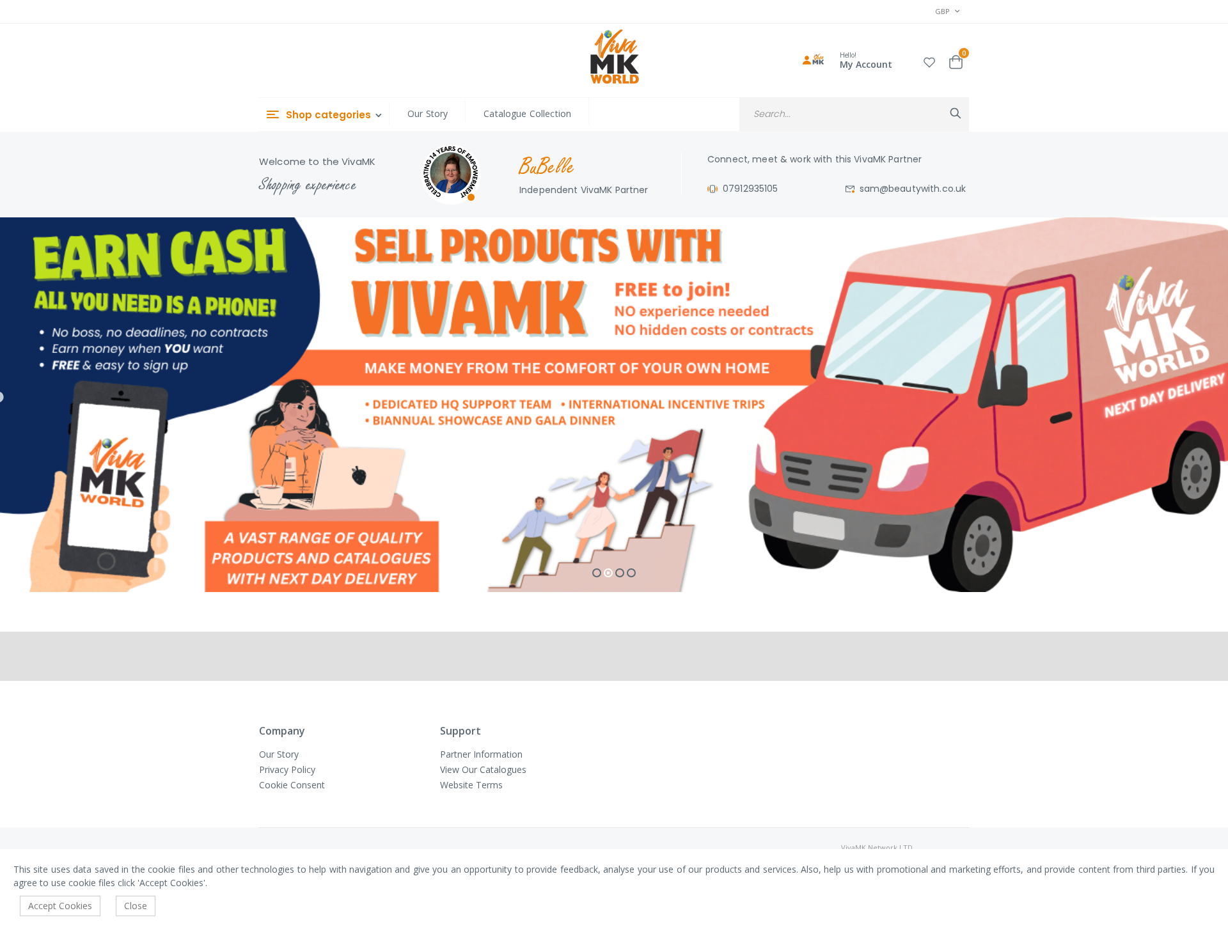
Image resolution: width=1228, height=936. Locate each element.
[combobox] (854, 114)
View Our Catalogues (483, 769)
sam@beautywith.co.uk (913, 188)
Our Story (427, 113)
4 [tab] (631, 572)
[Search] (955, 113)
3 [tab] (619, 572)
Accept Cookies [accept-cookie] (60, 906)
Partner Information (481, 754)
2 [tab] (608, 572)
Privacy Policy (287, 769)
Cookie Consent (292, 785)
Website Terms (471, 785)
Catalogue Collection (527, 113)
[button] (929, 60)
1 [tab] (596, 572)
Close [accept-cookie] (135, 906)
